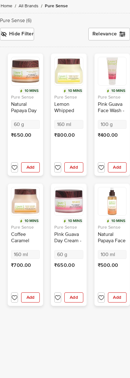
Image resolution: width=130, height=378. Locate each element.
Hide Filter (21, 34)
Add (31, 167)
